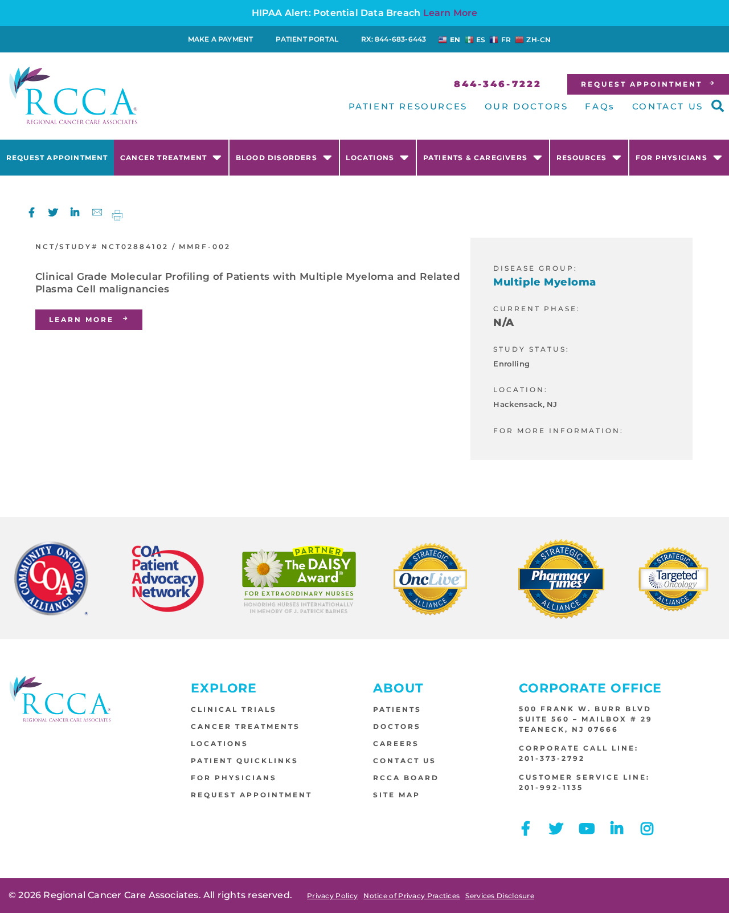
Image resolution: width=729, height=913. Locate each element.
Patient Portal (307, 39)
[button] (717, 106)
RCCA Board (406, 777)
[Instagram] (647, 828)
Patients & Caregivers (475, 157)
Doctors (397, 726)
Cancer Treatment (163, 157)
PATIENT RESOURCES (408, 106)
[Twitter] (53, 212)
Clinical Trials (234, 709)
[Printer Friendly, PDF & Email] (117, 214)
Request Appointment (57, 157)
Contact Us (404, 760)
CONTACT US (667, 106)
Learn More (450, 12)
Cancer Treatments (245, 726)
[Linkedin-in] (75, 212)
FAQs (600, 106)
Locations (370, 157)
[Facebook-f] (31, 212)
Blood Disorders (276, 157)
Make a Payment (220, 39)
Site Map (396, 794)
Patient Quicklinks (244, 760)
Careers (396, 743)
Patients (397, 709)
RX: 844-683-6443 (393, 39)
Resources (581, 157)
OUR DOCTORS (526, 106)
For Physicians (671, 157)
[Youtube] (586, 828)
